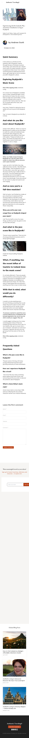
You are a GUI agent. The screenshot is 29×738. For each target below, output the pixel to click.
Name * (5, 409)
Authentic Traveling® (12, 2)
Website (5, 421)
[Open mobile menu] (2, 2)
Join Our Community (15, 727)
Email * (4, 415)
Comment (5, 427)
